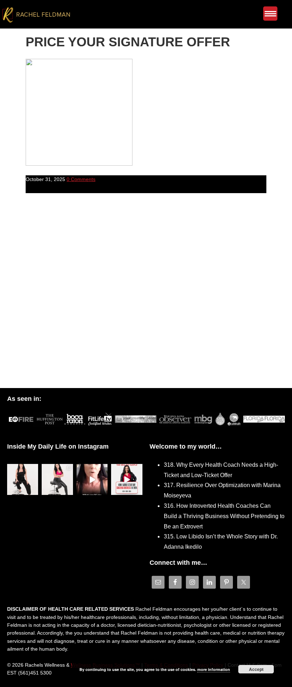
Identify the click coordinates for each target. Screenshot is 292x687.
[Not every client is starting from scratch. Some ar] (92, 479)
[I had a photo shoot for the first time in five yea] (57, 479)
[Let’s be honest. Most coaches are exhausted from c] (22, 479)
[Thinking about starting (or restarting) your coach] (126, 479)
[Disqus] (146, 296)
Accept (256, 669)
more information (213, 669)
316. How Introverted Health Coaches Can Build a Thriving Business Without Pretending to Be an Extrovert (224, 516)
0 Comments (81, 179)
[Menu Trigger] (270, 13)
